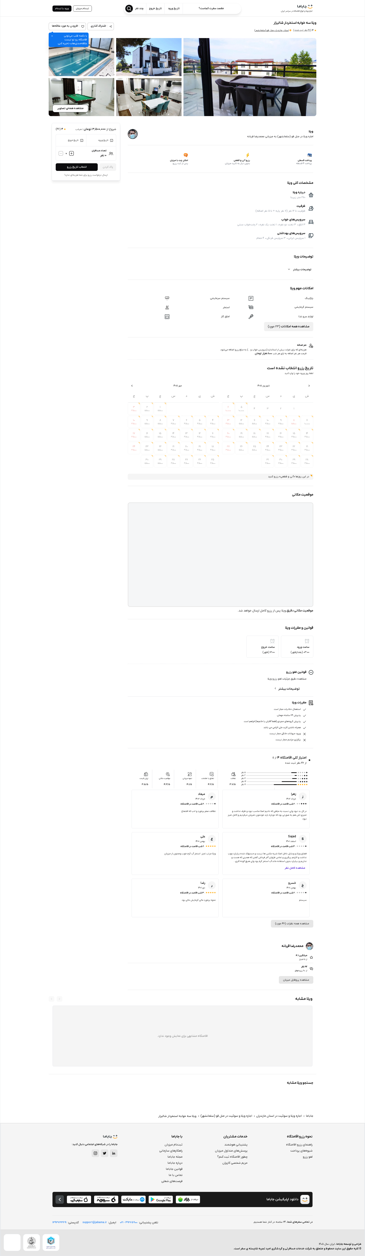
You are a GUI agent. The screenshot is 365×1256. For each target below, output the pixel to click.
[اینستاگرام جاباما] (95, 1153)
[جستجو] (129, 8)
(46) (302, 30)
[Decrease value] (61, 153)
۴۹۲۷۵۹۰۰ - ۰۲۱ (128, 1222)
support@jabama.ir (95, 1222)
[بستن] (52, 36)
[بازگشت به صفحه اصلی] (60, 1199)
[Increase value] (71, 153)
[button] (249, 77)
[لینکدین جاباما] (113, 1153)
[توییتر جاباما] (104, 1153)
